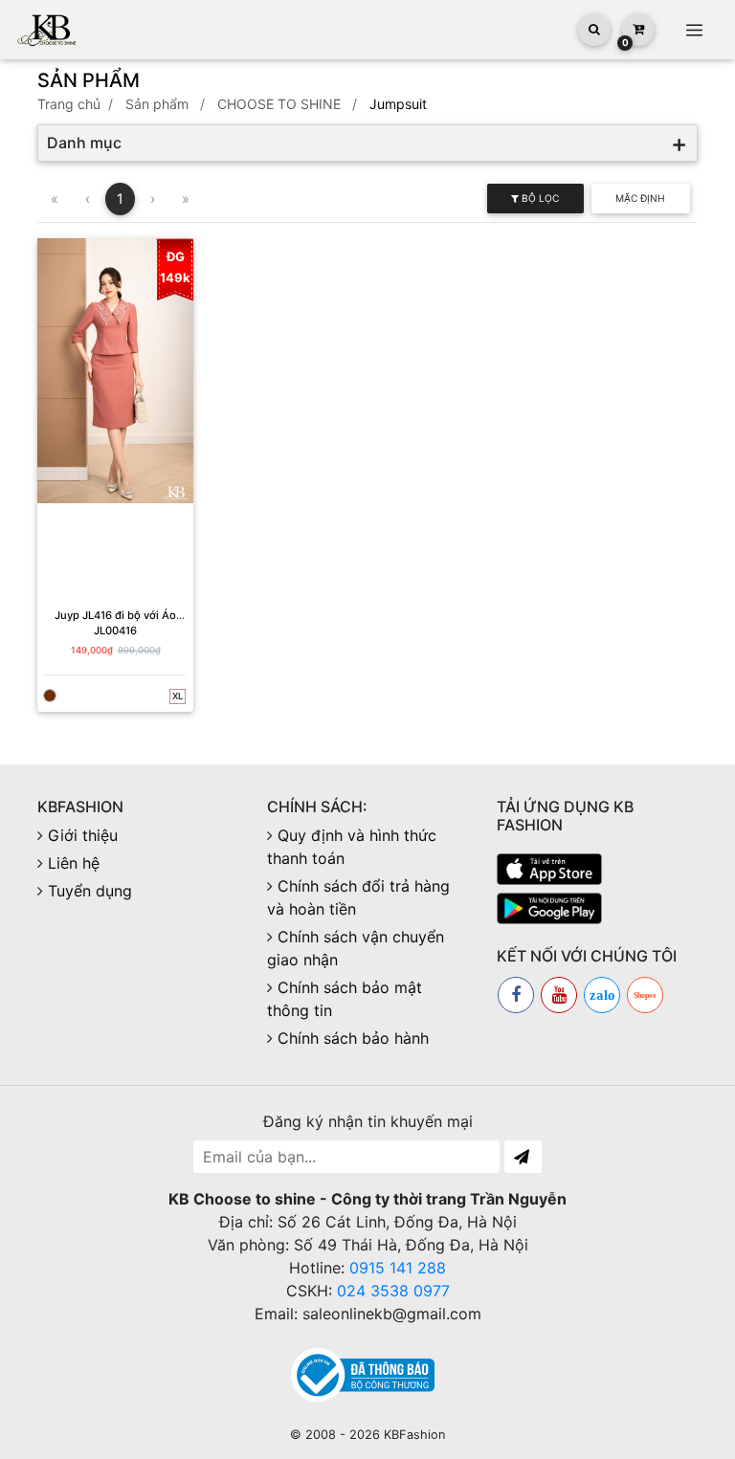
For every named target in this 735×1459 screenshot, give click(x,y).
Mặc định (640, 198)
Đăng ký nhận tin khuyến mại (368, 1121)
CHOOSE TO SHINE (279, 104)
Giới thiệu (83, 835)
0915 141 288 (397, 1267)
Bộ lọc (539, 198)
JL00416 (115, 630)
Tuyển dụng (90, 890)
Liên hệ (74, 863)
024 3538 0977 (393, 1290)
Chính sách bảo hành (353, 1038)
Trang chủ (68, 104)
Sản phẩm (157, 104)
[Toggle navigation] (694, 30)
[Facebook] (516, 995)
